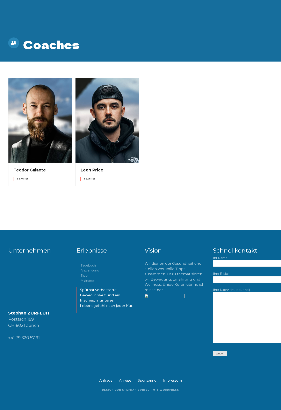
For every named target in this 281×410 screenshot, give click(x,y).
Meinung (87, 280)
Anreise (125, 380)
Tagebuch (88, 265)
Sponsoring (147, 380)
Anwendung (90, 270)
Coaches (23, 179)
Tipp (84, 275)
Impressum (172, 380)
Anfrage (106, 380)
